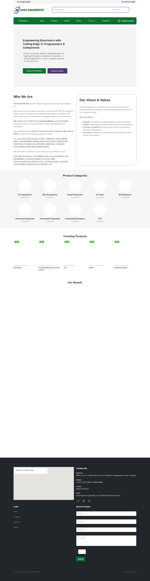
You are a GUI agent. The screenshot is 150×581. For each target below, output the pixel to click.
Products (54, 21)
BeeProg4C (18, 268)
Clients (79, 21)
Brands (66, 21)
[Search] (126, 9)
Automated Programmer (50, 219)
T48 (65, 268)
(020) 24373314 (82, 489)
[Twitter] (84, 501)
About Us (91, 21)
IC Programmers (25, 195)
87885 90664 (97, 482)
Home (42, 21)
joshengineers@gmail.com (87, 495)
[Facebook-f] (78, 501)
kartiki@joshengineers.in (109, 495)
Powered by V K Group (129, 572)
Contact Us (106, 21)
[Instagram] (89, 501)
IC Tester (100, 195)
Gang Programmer (75, 195)
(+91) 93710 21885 (84, 482)
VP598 (91, 268)
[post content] (25, 185)
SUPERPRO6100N (120, 268)
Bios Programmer (49, 195)
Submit (80, 559)
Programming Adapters (75, 219)
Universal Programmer (24, 219)
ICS (99, 219)
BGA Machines (125, 195)
